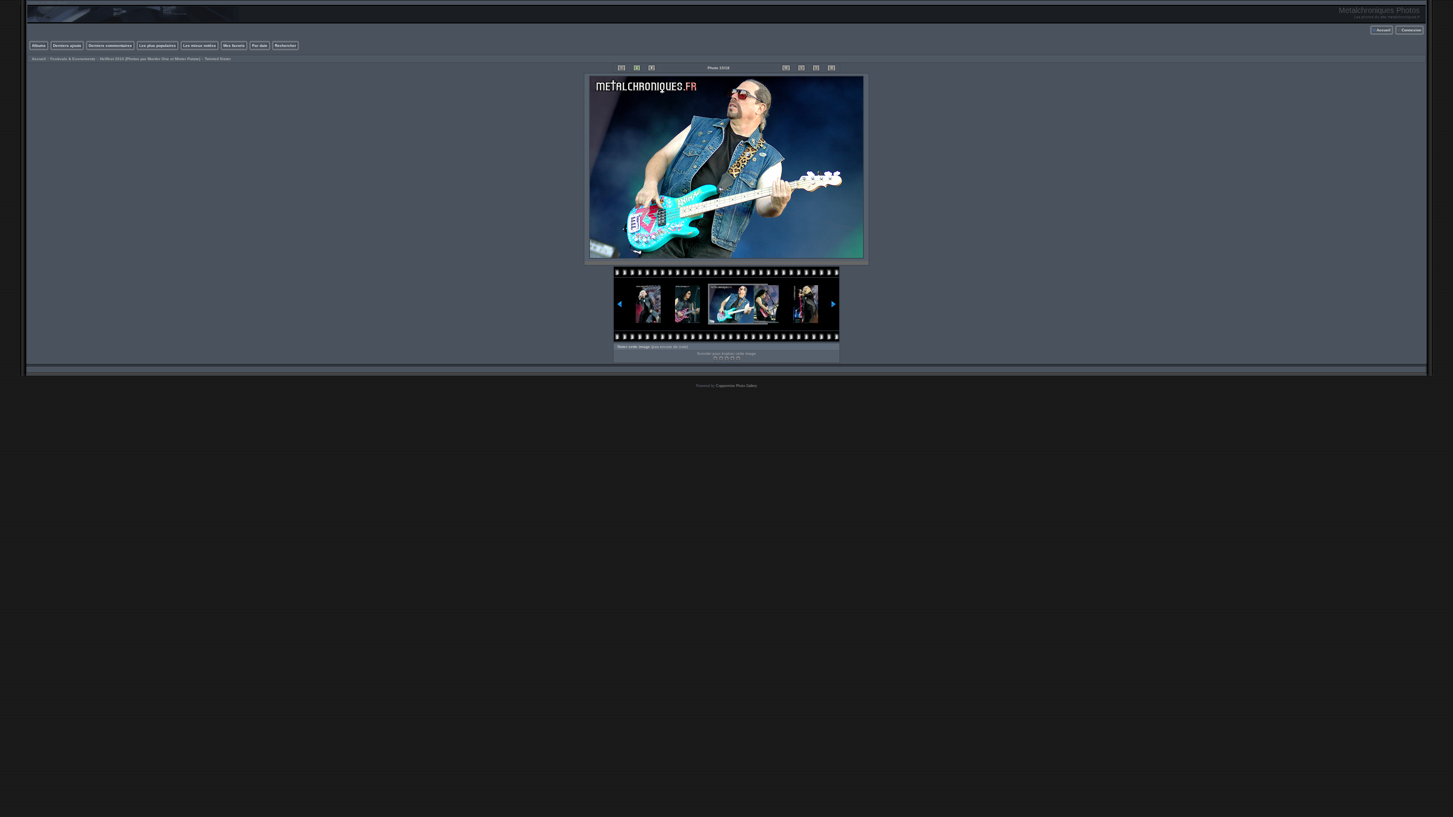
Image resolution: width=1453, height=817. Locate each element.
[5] (738, 358)
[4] (732, 358)
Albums (39, 45)
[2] (721, 358)
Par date (260, 45)
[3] (727, 358)
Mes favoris (234, 45)
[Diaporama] (651, 68)
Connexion (1411, 30)
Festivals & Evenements (72, 59)
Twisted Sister (218, 59)
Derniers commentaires (110, 45)
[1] (715, 358)
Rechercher (285, 45)
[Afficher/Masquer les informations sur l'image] (637, 68)
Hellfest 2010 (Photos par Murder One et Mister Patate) (150, 59)
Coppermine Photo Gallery (736, 386)
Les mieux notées (199, 45)
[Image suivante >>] (816, 68)
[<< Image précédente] (801, 68)
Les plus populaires (157, 45)
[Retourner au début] (786, 68)
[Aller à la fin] (831, 68)
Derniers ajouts (67, 45)
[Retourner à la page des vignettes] (621, 68)
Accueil (1384, 30)
